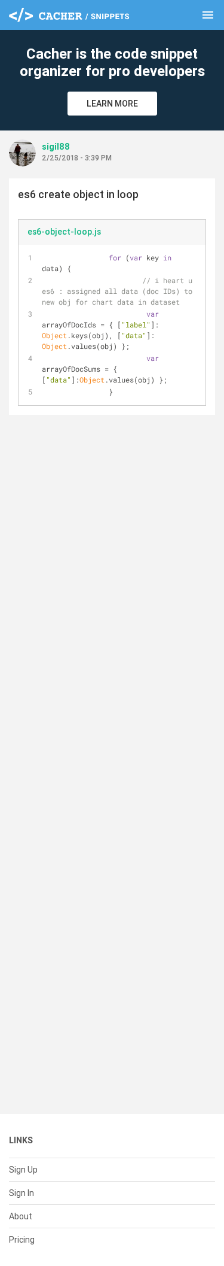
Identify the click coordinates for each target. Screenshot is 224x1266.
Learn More (112, 103)
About (20, 1216)
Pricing (22, 1239)
